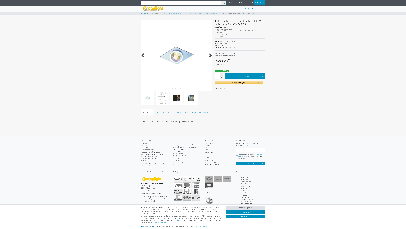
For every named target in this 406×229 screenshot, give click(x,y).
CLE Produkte (246, 9)
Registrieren (209, 143)
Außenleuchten (178, 154)
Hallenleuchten (146, 165)
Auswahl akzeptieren (245, 208)
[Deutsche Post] (209, 179)
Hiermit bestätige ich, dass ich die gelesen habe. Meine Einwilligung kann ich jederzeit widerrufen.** (251, 156)
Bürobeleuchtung (178, 149)
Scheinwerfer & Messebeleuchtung (152, 163)
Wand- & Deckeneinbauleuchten (152, 154)
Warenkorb (208, 148)
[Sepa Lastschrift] (186, 179)
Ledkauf (243, 193)
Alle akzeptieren (245, 212)
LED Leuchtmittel (178, 158)
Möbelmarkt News (147, 145)
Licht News (144, 148)
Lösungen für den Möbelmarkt (183, 145)
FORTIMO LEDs (246, 202)
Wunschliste (221, 88)
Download (178, 112)
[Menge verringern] (221, 77)
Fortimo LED (177, 160)
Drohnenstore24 (246, 182)
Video (170, 112)
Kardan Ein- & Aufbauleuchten (151, 152)
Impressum (178, 220)
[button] (239, 83)
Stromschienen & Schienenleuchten (185, 147)
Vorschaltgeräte (178, 163)
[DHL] (218, 179)
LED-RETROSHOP (246, 204)
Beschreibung (147, 112)
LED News (144, 143)
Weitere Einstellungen (206, 226)
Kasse (206, 150)
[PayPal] (177, 179)
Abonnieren (250, 164)
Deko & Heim (177, 151)
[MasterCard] (186, 185)
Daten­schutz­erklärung (160, 223)
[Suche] (223, 3)
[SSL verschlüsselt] (209, 201)
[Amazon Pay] (195, 179)
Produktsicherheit (190, 112)
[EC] (195, 191)
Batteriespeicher (246, 186)
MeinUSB (244, 184)
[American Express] (195, 185)
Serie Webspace (146, 161)
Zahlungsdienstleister (163, 226)
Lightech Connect (246, 197)
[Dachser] (227, 179)
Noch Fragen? (203, 112)
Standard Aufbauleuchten (149, 159)
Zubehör (175, 165)
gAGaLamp (244, 179)
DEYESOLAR (244, 195)
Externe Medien (180, 226)
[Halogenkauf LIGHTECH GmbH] (151, 179)
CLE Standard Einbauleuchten (175, 13)
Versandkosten (230, 94)
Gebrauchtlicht (245, 191)
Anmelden (208, 145)
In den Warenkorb (244, 76)
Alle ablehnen (245, 216)
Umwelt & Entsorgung (212, 164)
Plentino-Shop (245, 177)
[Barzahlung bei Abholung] (186, 191)
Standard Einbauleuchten (149, 156)
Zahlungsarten (209, 160)
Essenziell (148, 226)
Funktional (193, 226)
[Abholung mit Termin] (209, 185)
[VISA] (177, 185)
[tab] (147, 112)
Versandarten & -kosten (212, 162)
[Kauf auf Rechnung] (177, 191)
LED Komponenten (147, 150)
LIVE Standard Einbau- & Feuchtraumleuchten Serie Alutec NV (201, 13)
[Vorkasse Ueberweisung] (177, 198)
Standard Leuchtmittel (180, 156)
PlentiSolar (244, 188)
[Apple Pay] (195, 198)
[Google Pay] (186, 198)
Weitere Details (160, 112)
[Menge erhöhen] (221, 74)
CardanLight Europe (247, 199)
